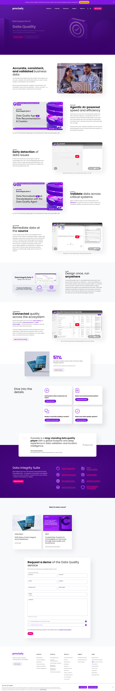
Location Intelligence (40, 659)
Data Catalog (37, 320)
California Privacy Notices (97, 659)
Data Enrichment (69, 487)
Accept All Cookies (93, 687)
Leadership (66, 664)
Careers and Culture (68, 657)
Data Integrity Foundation (92, 487)
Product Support (81, 662)
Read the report (59, 370)
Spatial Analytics (93, 481)
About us (66, 654)
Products (57, 8)
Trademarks (94, 670)
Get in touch (98, 8)
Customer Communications (54, 660)
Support (74, 8)
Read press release (84, 2)
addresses (73, 202)
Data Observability (92, 468)
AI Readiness (39, 662)
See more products (81, 420)
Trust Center (66, 679)
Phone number (62, 587)
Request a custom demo (52, 420)
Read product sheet (82, 399)
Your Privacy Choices (98, 662)
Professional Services (82, 657)
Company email (32, 587)
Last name (61, 574)
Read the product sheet (32, 37)
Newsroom (66, 666)
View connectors (50, 401)
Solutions (48, 8)
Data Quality (92, 475)
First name (30, 574)
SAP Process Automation (55, 672)
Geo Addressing (68, 481)
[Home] (18, 8)
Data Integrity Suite (54, 657)
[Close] (113, 687)
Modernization (39, 657)
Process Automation (40, 664)
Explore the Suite (18, 481)
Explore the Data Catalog (20, 339)
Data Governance (28, 322)
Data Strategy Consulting (55, 663)
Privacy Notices (95, 657)
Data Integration (68, 468)
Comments (30, 599)
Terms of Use (94, 668)
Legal (93, 654)
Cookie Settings (95, 666)
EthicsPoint (66, 670)
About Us (82, 8)
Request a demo (18, 37)
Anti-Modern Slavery (68, 674)
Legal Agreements (95, 674)
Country (30, 593)
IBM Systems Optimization (53, 666)
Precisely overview (68, 668)
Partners (66, 659)
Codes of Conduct (68, 672)
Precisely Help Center (82, 659)
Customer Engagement (41, 668)
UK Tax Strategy (67, 677)
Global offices (67, 662)
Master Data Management (53, 669)
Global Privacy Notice (65, 630)
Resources (65, 8)
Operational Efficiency (41, 666)
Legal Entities (94, 672)
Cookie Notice (94, 664)
